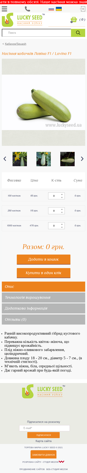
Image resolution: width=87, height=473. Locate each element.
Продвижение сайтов (32, 469)
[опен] (4, 8)
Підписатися (43, 435)
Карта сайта (44, 441)
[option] (20, 159)
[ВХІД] (82, 8)
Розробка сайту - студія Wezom (40, 462)
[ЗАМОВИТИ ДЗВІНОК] (27, 8)
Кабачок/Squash (15, 43)
